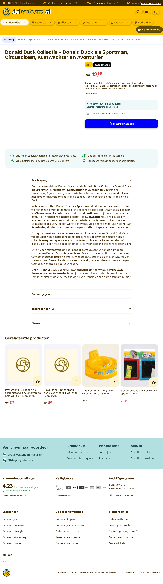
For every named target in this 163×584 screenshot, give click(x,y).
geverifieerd (148, 572)
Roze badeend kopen (69, 537)
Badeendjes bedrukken (70, 525)
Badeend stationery (14, 537)
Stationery (92, 22)
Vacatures (127, 572)
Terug (10, 39)
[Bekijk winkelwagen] (147, 11)
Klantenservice (151, 29)
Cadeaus (40, 22)
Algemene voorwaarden (106, 572)
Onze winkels (117, 543)
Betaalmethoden (119, 519)
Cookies (74, 572)
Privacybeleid (86, 572)
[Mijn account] (139, 11)
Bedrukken (145, 22)
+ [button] (39, 381)
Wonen (118, 22)
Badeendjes (13, 22)
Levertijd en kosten (120, 525)
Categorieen (10, 512)
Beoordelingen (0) (42, 308)
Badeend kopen (65, 519)
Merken (7, 555)
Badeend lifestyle (13, 531)
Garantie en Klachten (122, 537)
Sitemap (62, 572)
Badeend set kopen (67, 543)
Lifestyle (66, 22)
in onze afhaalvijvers (115, 113)
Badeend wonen (12, 543)
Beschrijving (39, 180)
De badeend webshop (69, 512)
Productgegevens (42, 294)
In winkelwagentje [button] (123, 123)
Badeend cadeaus (13, 525)
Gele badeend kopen (68, 531)
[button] (156, 12)
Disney (35, 323)
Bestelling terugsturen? (123, 531)
